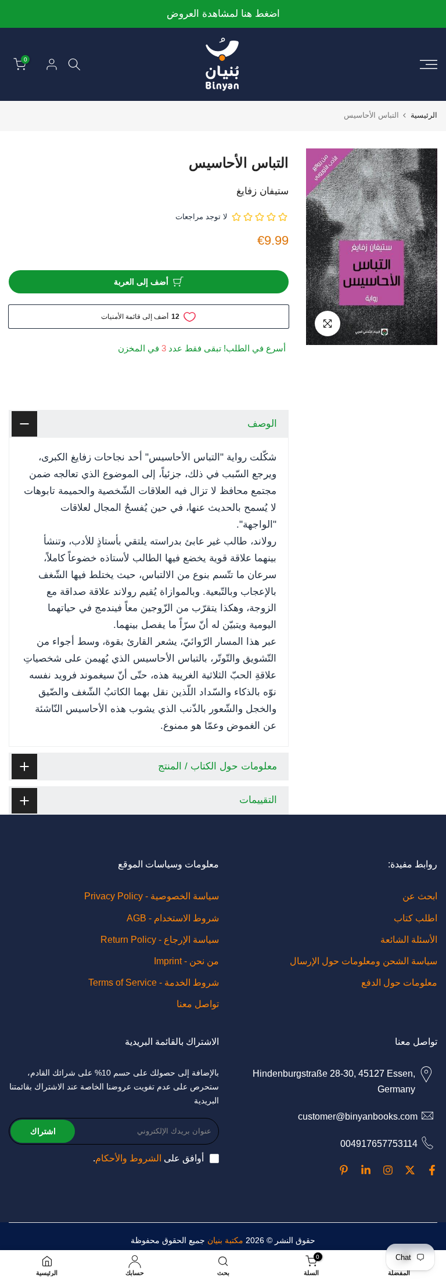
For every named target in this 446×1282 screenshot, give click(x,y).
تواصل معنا (198, 1004)
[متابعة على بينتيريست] (344, 1170)
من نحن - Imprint (186, 961)
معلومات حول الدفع (399, 982)
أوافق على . (148, 1158)
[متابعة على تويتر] (410, 1170)
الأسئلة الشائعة (408, 940)
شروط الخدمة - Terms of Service (153, 982)
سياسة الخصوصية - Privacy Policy (151, 896)
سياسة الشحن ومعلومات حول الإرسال (363, 961)
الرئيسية (424, 115)
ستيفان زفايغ (262, 191)
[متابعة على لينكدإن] (366, 1170)
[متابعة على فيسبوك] (432, 1170)
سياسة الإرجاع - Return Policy (159, 940)
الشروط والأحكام (128, 1158)
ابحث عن (419, 896)
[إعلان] (223, 14)
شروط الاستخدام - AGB (173, 918)
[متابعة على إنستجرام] (388, 1170)
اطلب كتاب (415, 918)
